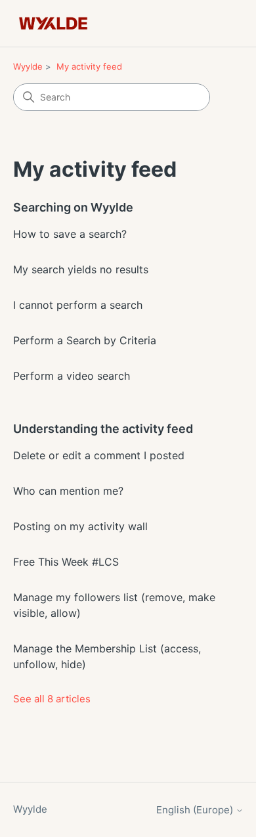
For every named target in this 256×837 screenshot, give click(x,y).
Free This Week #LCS (66, 561)
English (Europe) (196, 809)
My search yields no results (80, 269)
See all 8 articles (52, 698)
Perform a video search (71, 375)
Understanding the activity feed (103, 429)
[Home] (53, 23)
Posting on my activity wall (80, 526)
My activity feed (89, 66)
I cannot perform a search (77, 304)
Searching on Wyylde (73, 207)
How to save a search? (70, 233)
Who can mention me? (68, 490)
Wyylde (28, 66)
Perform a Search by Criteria (84, 340)
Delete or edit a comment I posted (98, 455)
